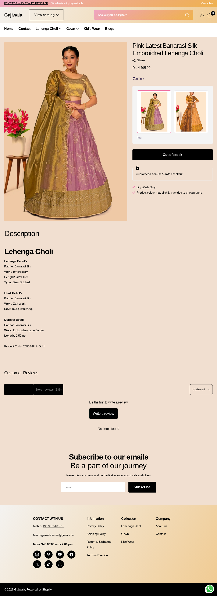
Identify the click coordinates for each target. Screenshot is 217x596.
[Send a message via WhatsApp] (210, 589)
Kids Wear (127, 541)
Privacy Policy (95, 526)
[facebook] (71, 555)
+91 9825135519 (53, 526)
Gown (125, 533)
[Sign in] (202, 15)
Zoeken (187, 15)
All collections (48, 31)
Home (8, 28)
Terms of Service (97, 555)
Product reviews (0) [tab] (19, 389)
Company (163, 518)
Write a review (103, 413)
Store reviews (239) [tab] (48, 389)
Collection (128, 518)
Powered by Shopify (38, 589)
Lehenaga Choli (131, 526)
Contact (24, 28)
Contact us (207, 3)
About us (161, 526)
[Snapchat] (60, 564)
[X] (37, 564)
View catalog (45, 15)
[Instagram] (37, 555)
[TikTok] (49, 564)
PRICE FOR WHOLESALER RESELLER (26, 3)
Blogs (109, 28)
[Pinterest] (49, 555)
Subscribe (142, 487)
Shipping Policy (96, 533)
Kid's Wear (92, 28)
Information (95, 518)
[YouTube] (60, 555)
